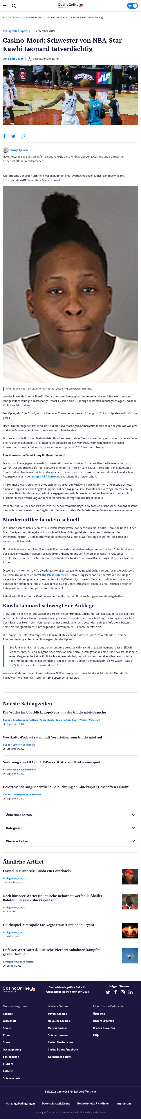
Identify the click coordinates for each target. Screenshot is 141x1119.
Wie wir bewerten (104, 1028)
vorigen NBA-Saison (44, 476)
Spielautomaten (58, 1035)
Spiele (50, 720)
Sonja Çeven (16, 59)
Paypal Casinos (57, 1014)
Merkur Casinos (57, 1028)
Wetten (83, 720)
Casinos (7, 720)
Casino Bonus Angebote (63, 1049)
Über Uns (99, 1014)
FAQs (96, 1035)
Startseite (8, 17)
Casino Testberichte (60, 1042)
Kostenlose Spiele (59, 1057)
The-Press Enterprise (54, 575)
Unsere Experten (103, 1021)
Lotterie (33, 720)
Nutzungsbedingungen (20, 1103)
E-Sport (7, 769)
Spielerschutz (63, 720)
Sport (24, 31)
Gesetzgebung (20, 720)
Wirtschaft (21, 17)
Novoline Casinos (59, 1021)
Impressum (123, 1103)
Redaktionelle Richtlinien (93, 1103)
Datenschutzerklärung (56, 1103)
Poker (42, 720)
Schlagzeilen (11, 31)
